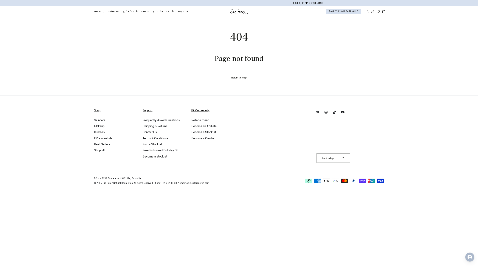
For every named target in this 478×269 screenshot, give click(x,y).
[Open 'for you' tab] (469, 257)
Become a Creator (203, 138)
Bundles (99, 132)
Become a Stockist (203, 132)
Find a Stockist (152, 144)
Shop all (99, 150)
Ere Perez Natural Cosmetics (118, 183)
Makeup (99, 126)
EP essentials (103, 138)
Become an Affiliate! (204, 126)
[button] (367, 11)
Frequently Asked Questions (161, 120)
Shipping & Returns (155, 126)
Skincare (99, 120)
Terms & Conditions (155, 138)
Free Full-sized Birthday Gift (161, 150)
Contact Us (150, 132)
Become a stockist (155, 156)
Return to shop (239, 77)
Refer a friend (200, 120)
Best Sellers (102, 144)
